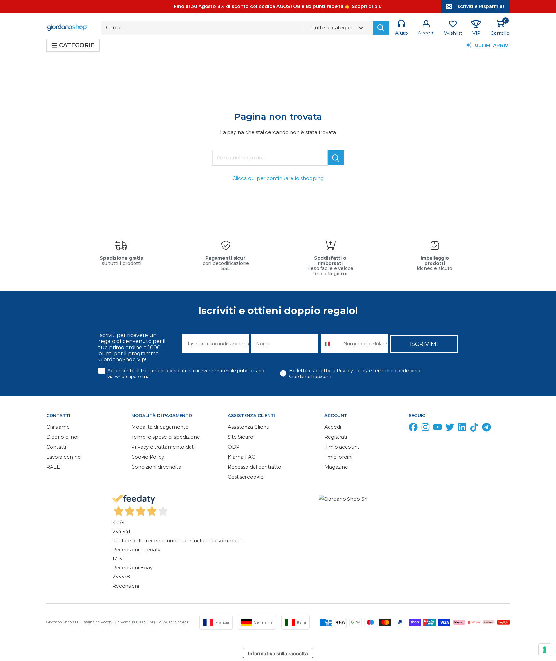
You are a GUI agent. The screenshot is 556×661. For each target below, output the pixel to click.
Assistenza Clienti (248, 427)
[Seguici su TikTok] (474, 428)
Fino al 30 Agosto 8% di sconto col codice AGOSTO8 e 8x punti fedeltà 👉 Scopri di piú (278, 6)
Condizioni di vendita (156, 467)
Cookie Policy (147, 457)
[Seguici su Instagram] (425, 428)
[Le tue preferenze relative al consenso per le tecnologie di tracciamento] (545, 650)
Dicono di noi (62, 437)
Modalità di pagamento (160, 427)
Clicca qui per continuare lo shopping (278, 178)
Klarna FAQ (242, 457)
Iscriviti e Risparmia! (480, 6)
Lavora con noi (64, 457)
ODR (234, 447)
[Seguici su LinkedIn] (462, 428)
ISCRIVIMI (424, 344)
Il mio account (341, 447)
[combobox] (330, 343)
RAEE (53, 467)
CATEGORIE (76, 45)
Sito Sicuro (240, 437)
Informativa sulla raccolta (278, 653)
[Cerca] (381, 28)
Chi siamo (58, 427)
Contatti (56, 447)
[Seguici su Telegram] (486, 428)
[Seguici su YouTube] (437, 428)
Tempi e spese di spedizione (165, 437)
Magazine (336, 467)
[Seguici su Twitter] (449, 428)
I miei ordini (338, 457)
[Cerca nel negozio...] (336, 157)
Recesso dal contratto (254, 467)
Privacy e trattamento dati (163, 447)
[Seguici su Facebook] (413, 428)
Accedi (332, 427)
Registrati (335, 437)
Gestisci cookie (246, 477)
